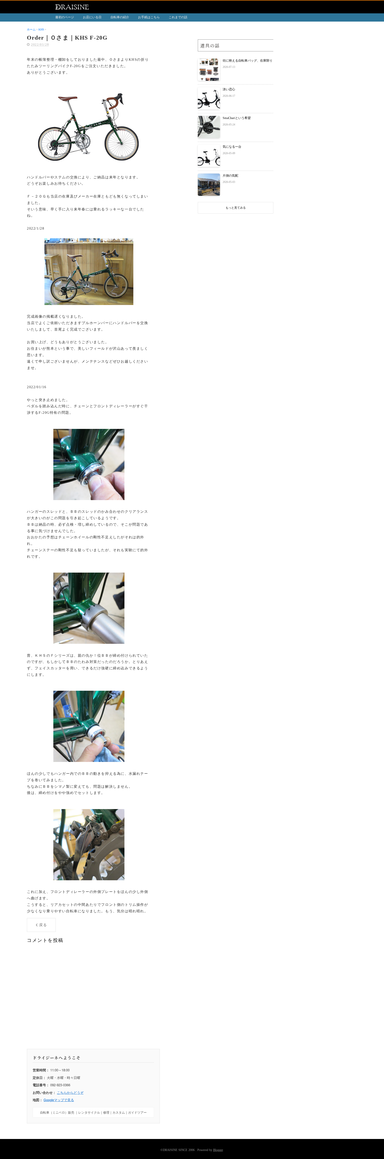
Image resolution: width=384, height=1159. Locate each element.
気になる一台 (232, 146)
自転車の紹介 (119, 17)
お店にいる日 (92, 17)
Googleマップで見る (59, 1099)
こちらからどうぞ (70, 1092)
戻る (43, 925)
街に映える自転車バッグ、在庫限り (247, 60)
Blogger (218, 1150)
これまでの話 (178, 17)
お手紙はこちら (149, 17)
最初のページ (64, 17)
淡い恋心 (229, 89)
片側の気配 (230, 175)
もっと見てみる (236, 207)
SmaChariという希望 (237, 118)
